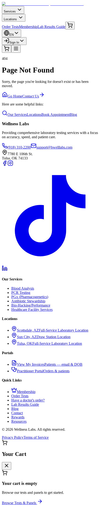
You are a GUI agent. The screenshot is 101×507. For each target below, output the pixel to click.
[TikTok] (50, 263)
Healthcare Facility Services (32, 310)
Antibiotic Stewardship (28, 301)
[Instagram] (10, 165)
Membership (28, 27)
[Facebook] (5, 165)
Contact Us (30, 96)
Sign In (14, 42)
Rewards (17, 417)
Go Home (15, 96)
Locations (10, 19)
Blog (73, 115)
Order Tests (10, 27)
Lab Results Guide (51, 27)
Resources (19, 421)
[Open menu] (16, 49)
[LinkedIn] (5, 270)
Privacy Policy (12, 437)
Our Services (17, 115)
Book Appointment (55, 115)
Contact (17, 413)
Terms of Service (36, 437)
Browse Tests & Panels (19, 503)
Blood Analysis (22, 288)
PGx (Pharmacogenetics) (29, 297)
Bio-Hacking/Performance (30, 305)
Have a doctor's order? (28, 400)
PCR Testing (20, 293)
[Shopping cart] (70, 25)
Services (10, 11)
